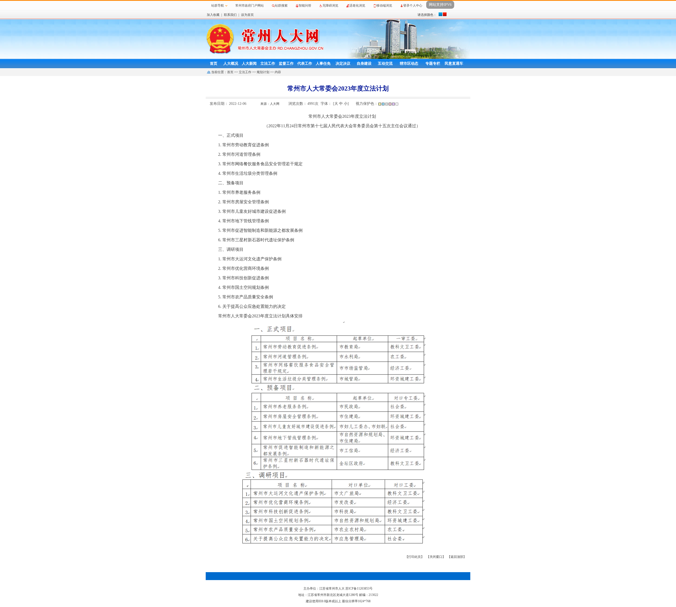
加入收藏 (213, 15)
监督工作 (286, 63)
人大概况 (230, 63)
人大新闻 (249, 63)
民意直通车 (454, 63)
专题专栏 (432, 63)
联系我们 (230, 15)
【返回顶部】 (456, 557)
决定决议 (343, 63)
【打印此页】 (414, 557)
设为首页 (247, 15)
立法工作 (267, 63)
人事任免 (323, 63)
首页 (213, 63)
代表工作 (304, 63)
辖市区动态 (409, 63)
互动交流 (385, 63)
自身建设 (364, 63)
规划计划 (263, 72)
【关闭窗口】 (435, 557)
